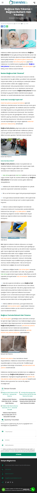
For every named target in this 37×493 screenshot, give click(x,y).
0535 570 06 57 (9, 473)
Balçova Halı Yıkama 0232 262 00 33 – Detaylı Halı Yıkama (9, 401)
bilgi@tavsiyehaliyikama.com (13, 478)
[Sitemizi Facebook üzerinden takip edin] (6, 482)
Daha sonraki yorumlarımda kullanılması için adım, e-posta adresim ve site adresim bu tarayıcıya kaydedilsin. (18, 450)
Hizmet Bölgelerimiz (22, 18)
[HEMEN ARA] (33, 489)
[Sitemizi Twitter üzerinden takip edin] (8, 482)
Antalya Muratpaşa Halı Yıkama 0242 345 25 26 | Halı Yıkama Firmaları (27, 401)
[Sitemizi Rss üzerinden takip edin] (12, 482)
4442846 (34, 1)
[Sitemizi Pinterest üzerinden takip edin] (10, 482)
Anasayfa (12, 18)
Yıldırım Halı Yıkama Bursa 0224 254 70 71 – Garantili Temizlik (9, 415)
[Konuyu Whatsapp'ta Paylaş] (7, 26)
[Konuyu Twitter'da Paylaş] (4, 26)
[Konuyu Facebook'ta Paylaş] (2, 26)
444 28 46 (8, 469)
